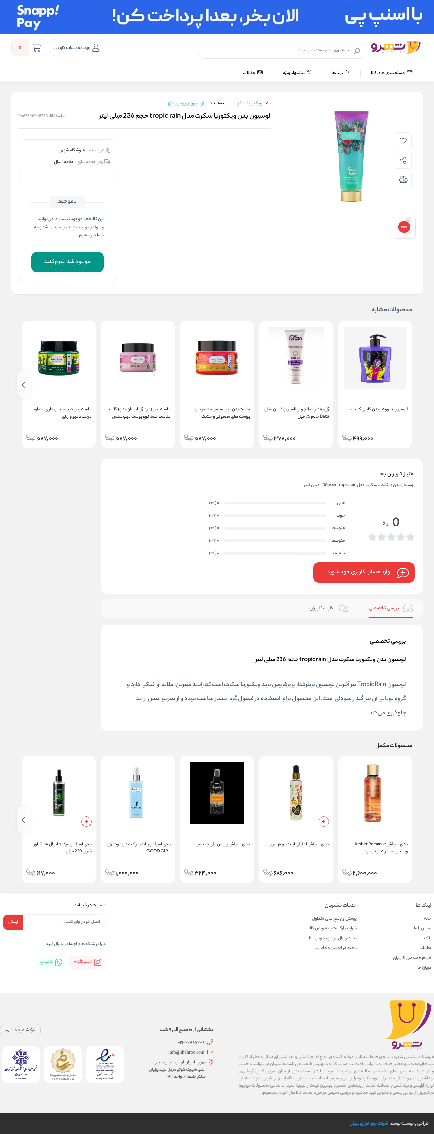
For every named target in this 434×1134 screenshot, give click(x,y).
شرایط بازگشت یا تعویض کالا (333, 928)
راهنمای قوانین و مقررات (336, 948)
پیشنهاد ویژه (294, 73)
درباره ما (424, 968)
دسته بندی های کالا (388, 73)
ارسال (13, 922)
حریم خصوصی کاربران (412, 958)
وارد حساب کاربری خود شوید (358, 572)
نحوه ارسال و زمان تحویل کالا (333, 938)
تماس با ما (422, 928)
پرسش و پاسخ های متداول (334, 918)
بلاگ (427, 938)
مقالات (249, 73)
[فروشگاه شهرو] (396, 47)
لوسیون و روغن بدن (186, 104)
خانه (427, 918)
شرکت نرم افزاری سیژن (369, 1123)
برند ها (338, 73)
